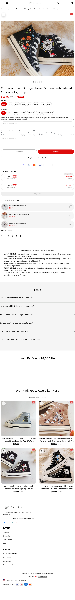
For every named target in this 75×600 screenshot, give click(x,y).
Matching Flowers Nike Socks (17, 205)
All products (10, 9)
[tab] (33, 82)
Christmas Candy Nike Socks (17, 223)
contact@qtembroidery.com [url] (25, 518)
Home (2, 9)
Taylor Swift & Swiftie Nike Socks (19, 214)
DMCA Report (23, 580)
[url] (42, 577)
